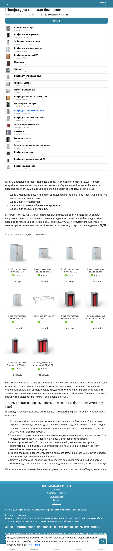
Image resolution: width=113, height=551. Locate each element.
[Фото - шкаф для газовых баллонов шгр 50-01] (96, 299)
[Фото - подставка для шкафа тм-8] (43, 299)
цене (28, 234)
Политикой (34, 544)
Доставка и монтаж (56, 493)
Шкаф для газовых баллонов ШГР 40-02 (43, 363)
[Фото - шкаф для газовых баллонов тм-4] (96, 252)
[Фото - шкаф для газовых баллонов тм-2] (43, 252)
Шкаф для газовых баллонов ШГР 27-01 (70, 317)
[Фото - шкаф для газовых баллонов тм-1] (16, 252)
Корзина (102, 2)
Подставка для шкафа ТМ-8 (43, 317)
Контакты (56, 503)
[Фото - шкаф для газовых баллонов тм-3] (69, 252)
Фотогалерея (56, 496)
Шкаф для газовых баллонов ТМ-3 (70, 270)
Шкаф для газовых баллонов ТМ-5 (17, 317)
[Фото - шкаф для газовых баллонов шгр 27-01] (69, 299)
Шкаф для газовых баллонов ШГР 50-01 (96, 317)
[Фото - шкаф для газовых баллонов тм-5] (16, 299)
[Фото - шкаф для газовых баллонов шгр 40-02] (43, 346)
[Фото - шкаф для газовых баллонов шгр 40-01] (16, 346)
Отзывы (56, 500)
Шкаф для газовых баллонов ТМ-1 (17, 270)
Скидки (56, 489)
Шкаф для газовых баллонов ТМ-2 (43, 270)
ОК (102, 541)
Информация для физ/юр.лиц (56, 486)
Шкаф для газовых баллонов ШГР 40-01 (17, 363)
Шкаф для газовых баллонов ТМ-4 (96, 270)
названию (40, 234)
